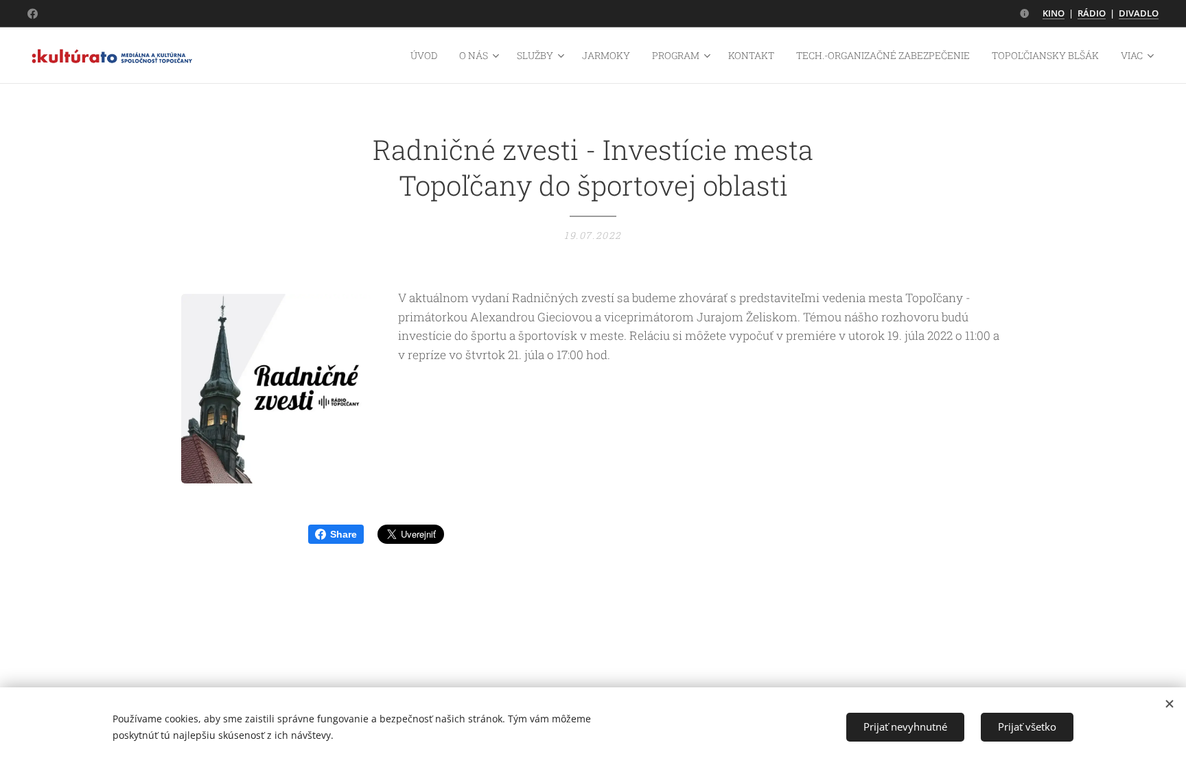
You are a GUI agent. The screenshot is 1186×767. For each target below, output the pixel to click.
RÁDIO (1092, 13)
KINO (1054, 13)
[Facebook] (32, 13)
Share (343, 534)
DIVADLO (1139, 13)
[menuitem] (427, 55)
